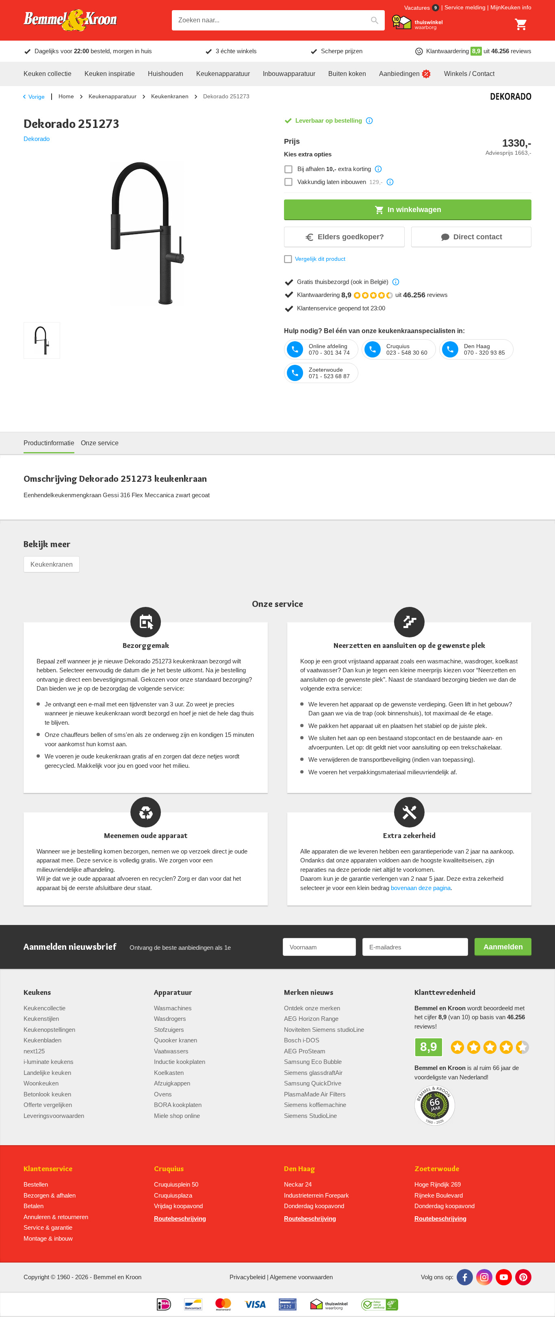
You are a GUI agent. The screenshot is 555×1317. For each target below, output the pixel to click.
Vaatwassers (171, 1051)
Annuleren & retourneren (56, 1216)
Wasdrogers (170, 1018)
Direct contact (477, 237)
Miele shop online (177, 1115)
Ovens (163, 1094)
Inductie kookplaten (179, 1061)
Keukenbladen (42, 1040)
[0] (521, 24)
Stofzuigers (169, 1029)
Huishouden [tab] (165, 73)
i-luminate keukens (49, 1061)
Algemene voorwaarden (301, 1277)
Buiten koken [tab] (347, 73)
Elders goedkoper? (351, 237)
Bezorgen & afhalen (50, 1195)
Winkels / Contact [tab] (469, 73)
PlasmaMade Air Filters (315, 1094)
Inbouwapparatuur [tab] (289, 73)
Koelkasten (169, 1072)
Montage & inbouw (48, 1238)
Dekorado (37, 138)
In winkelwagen (414, 210)
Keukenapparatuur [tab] (223, 73)
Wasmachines (173, 1008)
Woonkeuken (41, 1083)
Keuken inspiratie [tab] (110, 73)
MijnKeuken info (510, 7)
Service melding (465, 7)
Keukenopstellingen (49, 1029)
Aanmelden (503, 947)
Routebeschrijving (180, 1218)
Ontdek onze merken (312, 1008)
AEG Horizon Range (311, 1018)
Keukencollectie (44, 1008)
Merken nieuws (308, 992)
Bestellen (36, 1184)
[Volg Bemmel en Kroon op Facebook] (465, 1277)
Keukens (37, 992)
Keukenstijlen (41, 1018)
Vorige (36, 96)
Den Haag (299, 1169)
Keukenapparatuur (113, 96)
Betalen (33, 1205)
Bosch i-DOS (301, 1040)
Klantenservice (48, 1169)
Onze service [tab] (100, 443)
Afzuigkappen (172, 1083)
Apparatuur (173, 992)
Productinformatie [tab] (49, 443)
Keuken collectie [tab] (48, 73)
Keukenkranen (170, 96)
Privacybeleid (247, 1277)
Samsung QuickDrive (312, 1083)
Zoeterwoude (436, 1169)
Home (66, 96)
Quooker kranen (175, 1040)
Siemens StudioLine (310, 1115)
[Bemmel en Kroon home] (70, 20)
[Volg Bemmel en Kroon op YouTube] (504, 1277)
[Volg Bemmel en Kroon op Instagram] (484, 1277)
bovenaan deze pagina (421, 887)
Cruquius (169, 1169)
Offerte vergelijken (48, 1104)
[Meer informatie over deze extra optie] (378, 169)
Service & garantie (48, 1227)
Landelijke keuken (47, 1072)
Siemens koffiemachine (315, 1104)
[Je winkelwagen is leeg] (521, 24)
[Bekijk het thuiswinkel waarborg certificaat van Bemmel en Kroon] (417, 22)
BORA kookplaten (178, 1104)
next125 (34, 1051)
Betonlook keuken (47, 1094)
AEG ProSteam (304, 1051)
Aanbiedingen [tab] (399, 73)
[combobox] (278, 20)
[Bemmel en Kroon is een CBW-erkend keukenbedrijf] (379, 1304)
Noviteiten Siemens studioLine (324, 1029)
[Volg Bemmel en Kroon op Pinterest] (523, 1277)
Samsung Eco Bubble (313, 1061)
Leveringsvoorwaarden (54, 1115)
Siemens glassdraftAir (313, 1072)
